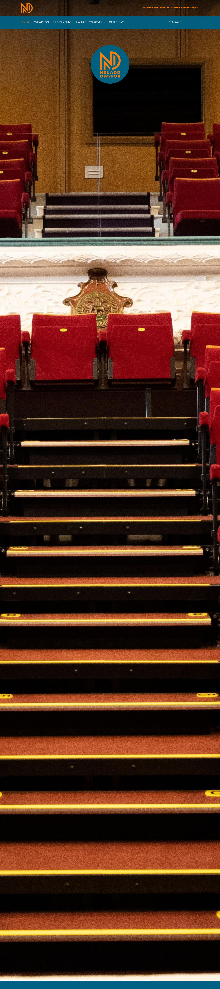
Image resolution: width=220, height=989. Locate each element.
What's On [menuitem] (41, 22)
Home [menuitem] (26, 22)
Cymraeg (175, 22)
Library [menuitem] (80, 22)
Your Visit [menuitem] (96, 24)
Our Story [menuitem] (115, 24)
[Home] (27, 7)
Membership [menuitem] (62, 22)
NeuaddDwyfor (190, 7)
